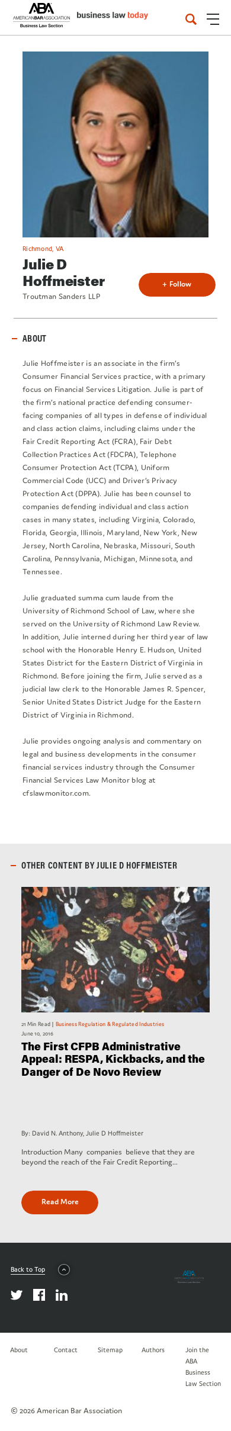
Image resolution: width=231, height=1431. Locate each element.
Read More (60, 1201)
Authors (153, 1349)
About (19, 1349)
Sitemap (110, 1349)
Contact (66, 1349)
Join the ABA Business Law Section (203, 1367)
